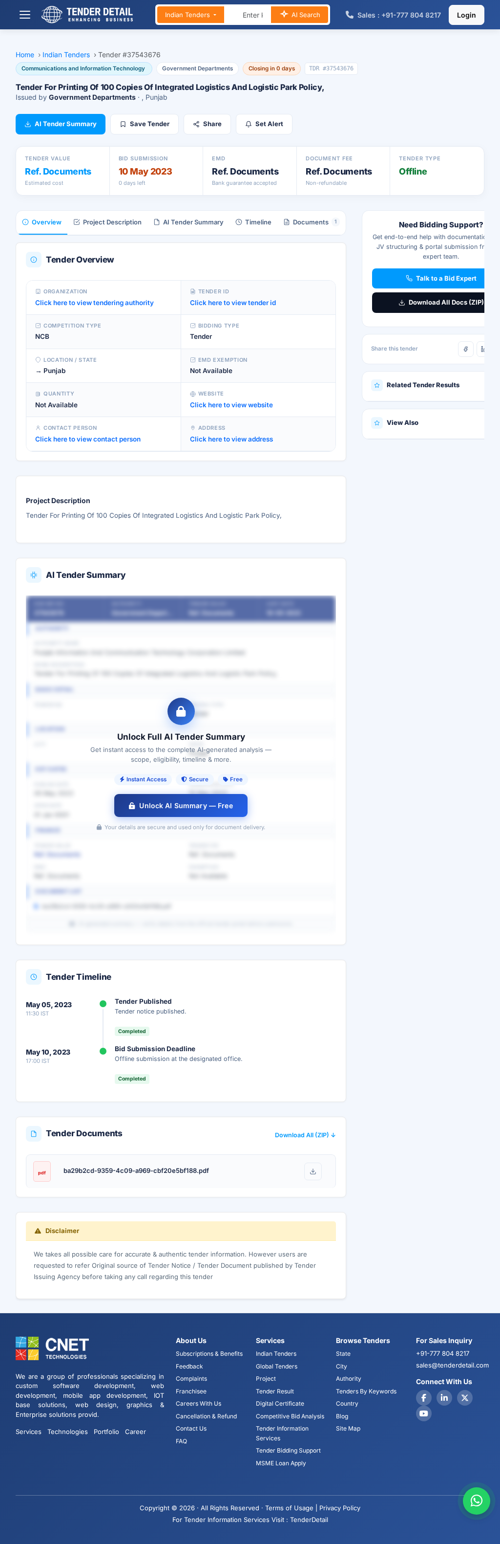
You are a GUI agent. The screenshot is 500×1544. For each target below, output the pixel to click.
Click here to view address (231, 439)
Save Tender (149, 124)
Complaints (191, 1378)
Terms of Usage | (291, 1508)
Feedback (189, 1366)
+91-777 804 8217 (442, 1353)
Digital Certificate (280, 1403)
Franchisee (191, 1391)
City (341, 1366)
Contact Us (191, 1428)
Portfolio (106, 1431)
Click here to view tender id (233, 303)
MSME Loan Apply (281, 1463)
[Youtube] (424, 1413)
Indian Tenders (188, 15)
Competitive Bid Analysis (290, 1416)
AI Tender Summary (66, 124)
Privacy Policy (339, 1508)
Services (29, 1431)
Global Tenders (276, 1366)
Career (135, 1431)
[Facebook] (466, 349)
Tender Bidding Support (288, 1450)
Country (347, 1403)
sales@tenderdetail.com (452, 1365)
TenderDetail (309, 1519)
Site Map (348, 1428)
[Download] (313, 1171)
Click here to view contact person (88, 439)
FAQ (181, 1441)
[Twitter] (465, 1398)
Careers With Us (198, 1403)
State (343, 1353)
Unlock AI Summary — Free (185, 805)
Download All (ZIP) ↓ (305, 1135)
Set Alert (269, 124)
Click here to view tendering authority (94, 303)
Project (266, 1378)
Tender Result (275, 1391)
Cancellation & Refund (206, 1416)
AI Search (305, 15)
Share (212, 124)
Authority (348, 1378)
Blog (342, 1416)
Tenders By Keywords (366, 1391)
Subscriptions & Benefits (209, 1353)
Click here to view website (231, 405)
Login (466, 15)
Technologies (67, 1431)
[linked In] (444, 1398)
